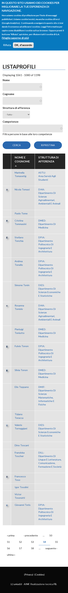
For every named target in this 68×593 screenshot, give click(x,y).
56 (8, 548)
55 (56, 541)
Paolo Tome (21, 213)
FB (55, 584)
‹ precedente (31, 535)
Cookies (39, 574)
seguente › (51, 548)
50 (50, 535)
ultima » (11, 554)
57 (20, 548)
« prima (10, 535)
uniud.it (18, 584)
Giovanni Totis (23, 504)
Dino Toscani (22, 445)
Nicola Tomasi (22, 189)
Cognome (8, 94)
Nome (6, 80)
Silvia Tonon (21, 370)
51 (8, 541)
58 (32, 548)
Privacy (29, 574)
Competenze (10, 121)
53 (32, 541)
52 (20, 541)
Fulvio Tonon (22, 346)
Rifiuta (7, 45)
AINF (26, 584)
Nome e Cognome (22, 159)
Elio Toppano (22, 386)
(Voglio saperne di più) (15, 37)
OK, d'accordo (23, 45)
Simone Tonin (22, 285)
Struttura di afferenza (16, 107)
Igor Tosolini (21, 487)
